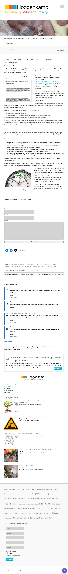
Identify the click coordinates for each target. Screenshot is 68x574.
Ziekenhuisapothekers (14, 555)
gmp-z (37, 493)
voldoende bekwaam (19, 518)
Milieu (27, 38)
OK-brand (53, 264)
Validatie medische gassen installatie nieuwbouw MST (19, 274)
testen (6, 513)
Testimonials (8, 43)
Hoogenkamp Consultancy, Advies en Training (16, 49)
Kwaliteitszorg (50, 498)
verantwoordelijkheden (39, 266)
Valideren (24, 513)
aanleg (5, 489)
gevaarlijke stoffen (29, 494)
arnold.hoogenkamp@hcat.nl (11, 385)
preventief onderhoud (50, 508)
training (18, 513)
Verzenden (34, 242)
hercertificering (44, 494)
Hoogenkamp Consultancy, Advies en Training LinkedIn (59, 6)
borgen (37, 489)
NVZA (15, 508)
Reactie (8, 220)
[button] (64, 570)
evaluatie (39, 264)
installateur (23, 498)
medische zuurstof (35, 504)
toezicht (12, 513)
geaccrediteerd (21, 494)
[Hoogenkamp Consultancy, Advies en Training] (26, 10)
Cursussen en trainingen (38, 38)
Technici (10, 553)
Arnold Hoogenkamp (11, 270)
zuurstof (48, 518)
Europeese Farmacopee (10, 494)
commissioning (49, 489)
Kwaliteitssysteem (38, 498)
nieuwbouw (56, 504)
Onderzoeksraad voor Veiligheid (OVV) (44, 83)
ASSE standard (17, 489)
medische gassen (11, 504)
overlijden (43, 508)
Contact (50, 38)
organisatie (17, 266)
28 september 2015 (23, 270)
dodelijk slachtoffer (30, 264)
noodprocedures (8, 508)
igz (43, 264)
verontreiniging (7, 518)
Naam (7, 209)
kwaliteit (28, 498)
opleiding (32, 509)
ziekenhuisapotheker (51, 266)
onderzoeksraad (9, 266)
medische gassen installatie (24, 504)
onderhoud (20, 509)
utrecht (12, 295)
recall (56, 508)
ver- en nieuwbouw (33, 513)
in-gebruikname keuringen (12, 498)
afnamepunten (11, 489)
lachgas (58, 498)
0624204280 (7, 386)
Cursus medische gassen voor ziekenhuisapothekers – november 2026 (34, 304)
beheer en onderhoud (27, 489)
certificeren (42, 489)
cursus (55, 489)
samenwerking (28, 266)
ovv (22, 266)
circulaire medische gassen (18, 264)
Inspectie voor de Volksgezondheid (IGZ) (46, 81)
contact (24, 199)
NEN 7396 (44, 503)
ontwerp (26, 508)
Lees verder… (58, 368)
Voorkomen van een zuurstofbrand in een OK (51, 274)
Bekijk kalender (8, 341)
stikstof (60, 508)
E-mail (8, 215)
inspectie (47, 264)
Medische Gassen (18, 38)
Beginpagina (8, 38)
